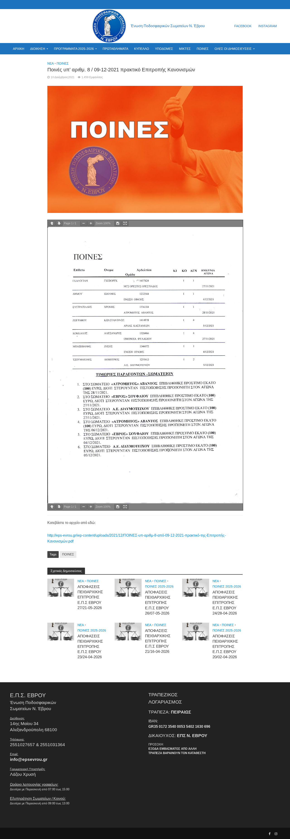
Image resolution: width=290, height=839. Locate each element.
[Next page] (59, 223)
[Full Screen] (125, 223)
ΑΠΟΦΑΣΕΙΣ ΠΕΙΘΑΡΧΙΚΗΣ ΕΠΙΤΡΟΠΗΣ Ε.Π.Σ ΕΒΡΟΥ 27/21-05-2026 (90, 597)
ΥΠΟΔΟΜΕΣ (164, 49)
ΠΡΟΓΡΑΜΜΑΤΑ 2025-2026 (74, 49)
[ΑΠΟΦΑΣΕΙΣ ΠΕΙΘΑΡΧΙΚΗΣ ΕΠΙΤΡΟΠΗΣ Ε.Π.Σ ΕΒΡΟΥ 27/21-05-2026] (60, 587)
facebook (242, 26)
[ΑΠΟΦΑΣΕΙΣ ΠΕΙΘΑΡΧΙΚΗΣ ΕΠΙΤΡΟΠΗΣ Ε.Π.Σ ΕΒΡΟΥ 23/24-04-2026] (60, 631)
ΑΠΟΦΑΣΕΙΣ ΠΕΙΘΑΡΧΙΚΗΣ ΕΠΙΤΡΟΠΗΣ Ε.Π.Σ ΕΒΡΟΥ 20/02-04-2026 (225, 646)
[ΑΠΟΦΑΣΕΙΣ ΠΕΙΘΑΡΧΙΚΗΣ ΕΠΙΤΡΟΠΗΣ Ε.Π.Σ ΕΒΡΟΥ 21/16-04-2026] (128, 631)
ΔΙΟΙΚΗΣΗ (37, 49)
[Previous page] (51, 223)
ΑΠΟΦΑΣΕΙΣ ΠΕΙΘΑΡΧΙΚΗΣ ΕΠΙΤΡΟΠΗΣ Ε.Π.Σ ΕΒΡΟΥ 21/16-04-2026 (158, 641)
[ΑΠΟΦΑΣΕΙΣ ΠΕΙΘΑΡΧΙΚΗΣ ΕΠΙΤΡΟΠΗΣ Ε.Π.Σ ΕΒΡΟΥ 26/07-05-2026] (128, 587)
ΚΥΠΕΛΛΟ (141, 49)
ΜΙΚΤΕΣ (185, 49)
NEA (50, 63)
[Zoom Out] (83, 223)
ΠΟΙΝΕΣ (203, 49)
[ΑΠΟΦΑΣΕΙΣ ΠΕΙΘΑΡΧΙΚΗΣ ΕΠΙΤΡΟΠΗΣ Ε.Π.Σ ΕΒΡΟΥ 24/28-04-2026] (195, 587)
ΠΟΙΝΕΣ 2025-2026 (159, 586)
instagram (267, 26)
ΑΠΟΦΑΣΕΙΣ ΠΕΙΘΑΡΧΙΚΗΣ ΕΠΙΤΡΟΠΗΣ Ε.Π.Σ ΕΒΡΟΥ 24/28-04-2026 (225, 602)
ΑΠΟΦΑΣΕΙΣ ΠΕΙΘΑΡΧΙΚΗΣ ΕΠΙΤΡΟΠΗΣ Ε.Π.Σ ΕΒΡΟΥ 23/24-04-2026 (90, 646)
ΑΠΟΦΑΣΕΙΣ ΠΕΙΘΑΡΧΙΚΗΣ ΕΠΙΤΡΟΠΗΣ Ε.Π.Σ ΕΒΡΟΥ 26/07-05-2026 (158, 602)
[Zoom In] (90, 223)
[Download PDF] (117, 223)
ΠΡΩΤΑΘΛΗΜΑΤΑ (115, 49)
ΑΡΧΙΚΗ (18, 49)
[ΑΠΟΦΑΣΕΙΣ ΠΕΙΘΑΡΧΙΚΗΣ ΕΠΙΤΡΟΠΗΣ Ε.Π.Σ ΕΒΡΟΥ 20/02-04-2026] (195, 631)
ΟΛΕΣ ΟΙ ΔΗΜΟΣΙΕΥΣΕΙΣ (233, 49)
